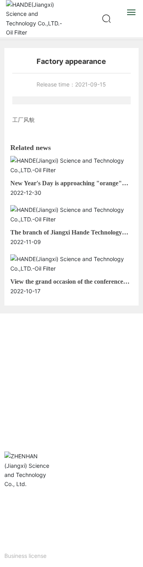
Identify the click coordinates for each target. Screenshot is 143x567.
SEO (45, 548)
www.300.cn (20, 548)
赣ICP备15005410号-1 (29, 540)
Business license (25, 555)
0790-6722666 (33, 371)
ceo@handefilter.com (50, 415)
